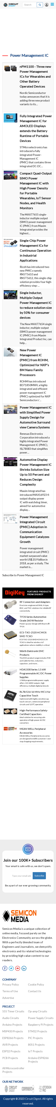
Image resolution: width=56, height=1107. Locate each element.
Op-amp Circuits (37, 1011)
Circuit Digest (33, 1098)
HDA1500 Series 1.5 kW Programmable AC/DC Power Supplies (36, 673)
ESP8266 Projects (12, 1038)
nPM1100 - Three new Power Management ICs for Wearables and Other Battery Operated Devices (35, 76)
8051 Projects (36, 1044)
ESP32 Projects (11, 1051)
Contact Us (34, 991)
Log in (47, 5)
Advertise (8, 997)
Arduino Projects (12, 1024)
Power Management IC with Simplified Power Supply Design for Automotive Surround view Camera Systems (36, 417)
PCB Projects (10, 1058)
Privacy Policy (10, 984)
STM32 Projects (37, 1031)
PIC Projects (35, 1038)
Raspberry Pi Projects (40, 1024)
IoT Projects (35, 1051)
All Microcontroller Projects (13, 1070)
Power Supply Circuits (41, 1018)
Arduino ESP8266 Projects (38, 1059)
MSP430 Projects (12, 1031)
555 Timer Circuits (13, 1011)
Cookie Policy (36, 984)
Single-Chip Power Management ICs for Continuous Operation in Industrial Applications (35, 250)
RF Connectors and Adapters (35, 601)
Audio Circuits (10, 1018)
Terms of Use (10, 991)
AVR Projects (10, 1044)
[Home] (10, 5)
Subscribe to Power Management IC (23, 575)
